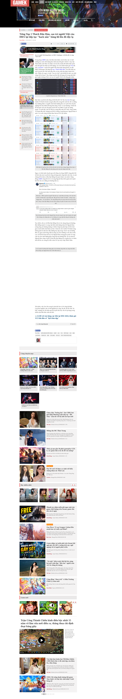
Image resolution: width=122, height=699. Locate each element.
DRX (74, 333)
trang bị (43, 335)
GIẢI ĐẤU (67, 20)
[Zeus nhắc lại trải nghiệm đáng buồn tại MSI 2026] (68, 380)
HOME (32, 2)
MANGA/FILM (68, 2)
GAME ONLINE (48, 2)
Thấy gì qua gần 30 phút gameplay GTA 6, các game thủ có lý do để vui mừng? (61, 449)
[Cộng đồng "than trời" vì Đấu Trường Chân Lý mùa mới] (27, 99)
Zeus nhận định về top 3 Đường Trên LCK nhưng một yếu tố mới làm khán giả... (47, 388)
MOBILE (37, 2)
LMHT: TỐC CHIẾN (79, 2)
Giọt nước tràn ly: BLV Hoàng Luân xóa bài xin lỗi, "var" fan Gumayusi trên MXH (26, 129)
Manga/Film (54, 477)
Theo (56, 324)
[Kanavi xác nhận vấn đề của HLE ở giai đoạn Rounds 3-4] (29, 380)
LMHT (73, 2)
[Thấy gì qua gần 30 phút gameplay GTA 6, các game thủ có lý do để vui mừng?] (32, 455)
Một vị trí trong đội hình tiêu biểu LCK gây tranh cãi (48, 370)
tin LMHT (52, 335)
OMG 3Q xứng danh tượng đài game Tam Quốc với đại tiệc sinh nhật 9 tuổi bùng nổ (60, 679)
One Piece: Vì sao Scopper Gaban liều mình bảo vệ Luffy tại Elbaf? (60, 528)
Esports (30, 30)
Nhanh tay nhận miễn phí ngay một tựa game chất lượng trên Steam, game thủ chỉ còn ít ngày (61, 509)
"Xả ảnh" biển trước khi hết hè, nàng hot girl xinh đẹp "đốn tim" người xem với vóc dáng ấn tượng (60, 563)
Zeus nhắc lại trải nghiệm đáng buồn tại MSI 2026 (67, 388)
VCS (72, 65)
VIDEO (95, 2)
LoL (59, 333)
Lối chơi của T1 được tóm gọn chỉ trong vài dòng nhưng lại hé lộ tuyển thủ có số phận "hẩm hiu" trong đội (27, 86)
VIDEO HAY (76, 20)
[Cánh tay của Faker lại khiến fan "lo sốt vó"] (30, 398)
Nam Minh (49, 588)
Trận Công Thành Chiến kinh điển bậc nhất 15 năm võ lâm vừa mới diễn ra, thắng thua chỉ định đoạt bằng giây (47, 623)
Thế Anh (48, 424)
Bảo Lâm (49, 537)
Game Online (56, 456)
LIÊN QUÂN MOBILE (88, 2)
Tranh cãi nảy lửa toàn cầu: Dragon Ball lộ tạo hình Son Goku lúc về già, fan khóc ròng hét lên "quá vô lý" (27, 146)
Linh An (48, 477)
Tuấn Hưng (49, 456)
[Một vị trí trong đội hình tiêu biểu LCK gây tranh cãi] (48, 362)
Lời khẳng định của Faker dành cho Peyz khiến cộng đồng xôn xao (68, 370)
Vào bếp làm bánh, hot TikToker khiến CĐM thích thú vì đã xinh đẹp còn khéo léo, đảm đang (61, 661)
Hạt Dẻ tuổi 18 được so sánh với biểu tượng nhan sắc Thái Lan (60, 470)
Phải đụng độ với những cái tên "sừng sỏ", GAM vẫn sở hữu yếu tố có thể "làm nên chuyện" (26, 78)
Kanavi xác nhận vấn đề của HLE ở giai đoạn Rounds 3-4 (28, 388)
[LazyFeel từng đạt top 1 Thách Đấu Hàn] (56, 87)
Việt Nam (66, 333)
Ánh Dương (49, 689)
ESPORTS (42, 2)
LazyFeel (40, 67)
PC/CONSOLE (55, 2)
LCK (70, 333)
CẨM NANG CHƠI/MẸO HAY (54, 20)
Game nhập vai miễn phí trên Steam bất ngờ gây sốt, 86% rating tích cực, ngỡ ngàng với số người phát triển (61, 545)
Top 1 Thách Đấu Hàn (66, 335)
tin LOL (58, 335)
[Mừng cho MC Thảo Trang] (32, 437)
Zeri (68, 100)
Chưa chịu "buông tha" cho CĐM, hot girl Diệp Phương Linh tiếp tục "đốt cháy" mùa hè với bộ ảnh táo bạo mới (60, 414)
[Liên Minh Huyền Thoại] (26, 10)
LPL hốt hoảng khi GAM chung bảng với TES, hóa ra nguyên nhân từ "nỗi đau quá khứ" (26, 70)
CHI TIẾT (69, 51)
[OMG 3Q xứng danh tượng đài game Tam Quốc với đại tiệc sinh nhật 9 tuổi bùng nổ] (32, 684)
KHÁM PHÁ (61, 2)
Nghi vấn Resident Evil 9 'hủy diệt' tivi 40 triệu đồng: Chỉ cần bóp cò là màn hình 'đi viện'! (27, 122)
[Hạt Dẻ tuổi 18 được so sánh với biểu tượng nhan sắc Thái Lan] (32, 473)
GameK (23, 30)
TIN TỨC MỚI (32, 20)
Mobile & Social (55, 424)
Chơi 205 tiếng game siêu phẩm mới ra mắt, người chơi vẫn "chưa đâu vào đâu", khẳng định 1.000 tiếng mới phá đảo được (27, 114)
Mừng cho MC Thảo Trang (56, 431)
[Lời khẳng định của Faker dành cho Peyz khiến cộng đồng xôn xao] (68, 362)
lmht (55, 333)
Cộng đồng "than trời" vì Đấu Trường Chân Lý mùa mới (26, 107)
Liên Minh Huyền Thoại (51, 10)
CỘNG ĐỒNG (41, 20)
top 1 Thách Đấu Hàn (59, 69)
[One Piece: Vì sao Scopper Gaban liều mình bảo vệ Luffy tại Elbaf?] (32, 532)
